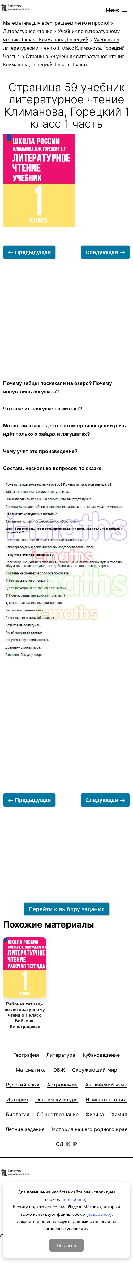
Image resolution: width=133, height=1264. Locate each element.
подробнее (74, 1199)
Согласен (66, 1245)
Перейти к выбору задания (67, 909)
